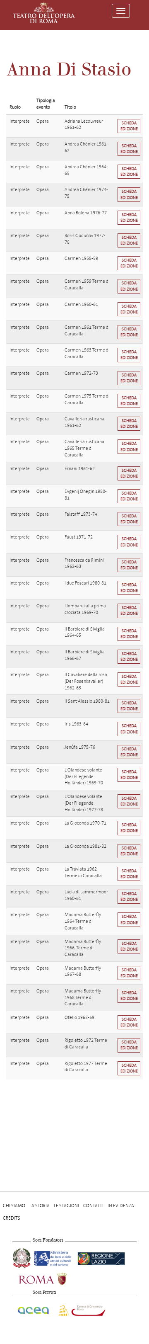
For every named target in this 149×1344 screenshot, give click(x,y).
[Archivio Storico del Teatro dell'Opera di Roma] (44, 12)
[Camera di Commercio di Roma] (81, 1309)
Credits (11, 1218)
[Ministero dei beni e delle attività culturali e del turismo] (54, 1257)
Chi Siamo (14, 1206)
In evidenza (121, 1206)
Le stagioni (66, 1206)
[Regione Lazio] (101, 1257)
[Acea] (33, 1309)
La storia (39, 1206)
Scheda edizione (129, 125)
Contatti (93, 1206)
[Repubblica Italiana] (22, 1257)
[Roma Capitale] (53, 1278)
